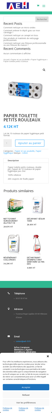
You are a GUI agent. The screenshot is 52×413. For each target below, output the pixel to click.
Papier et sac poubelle (20, 59)
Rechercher (42, 19)
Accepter (26, 387)
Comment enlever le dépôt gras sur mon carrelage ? (21, 31)
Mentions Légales (23, 349)
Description (13, 160)
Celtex (25, 153)
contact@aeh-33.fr (23, 341)
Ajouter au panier (29, 143)
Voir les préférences (26, 402)
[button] (47, 356)
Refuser (26, 394)
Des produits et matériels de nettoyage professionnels (21, 39)
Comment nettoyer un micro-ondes (19, 27)
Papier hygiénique (38, 59)
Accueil (6, 59)
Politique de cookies (7, 409)
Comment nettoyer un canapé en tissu (20, 35)
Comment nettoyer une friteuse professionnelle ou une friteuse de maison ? (24, 44)
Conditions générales (25, 352)
